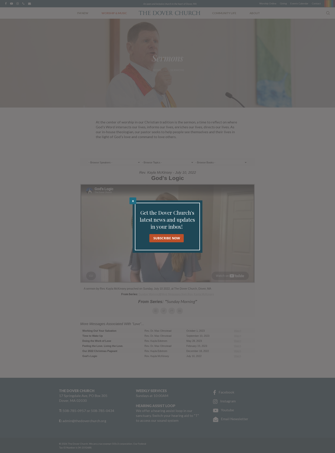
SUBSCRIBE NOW (166, 238)
